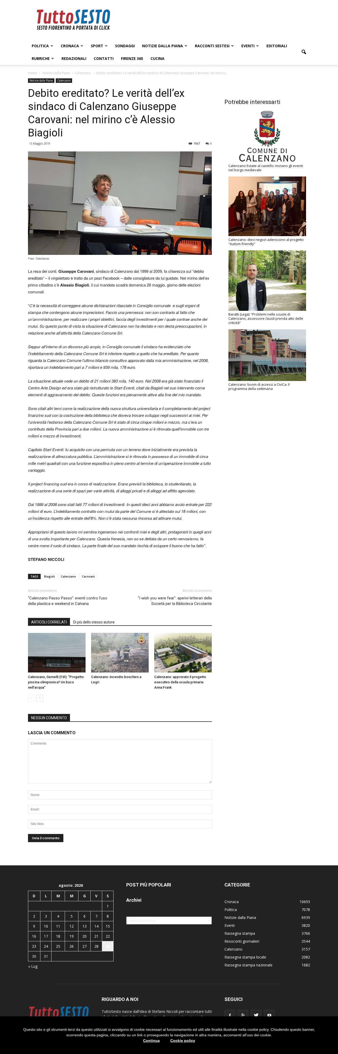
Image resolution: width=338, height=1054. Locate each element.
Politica (40, 45)
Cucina (158, 58)
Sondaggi (125, 45)
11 (58, 926)
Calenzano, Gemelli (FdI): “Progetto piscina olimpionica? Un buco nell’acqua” (56, 682)
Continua (151, 1040)
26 (71, 946)
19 (71, 936)
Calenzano (64, 80)
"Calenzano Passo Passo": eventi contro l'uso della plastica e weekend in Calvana (67, 601)
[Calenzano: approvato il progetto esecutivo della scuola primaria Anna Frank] (183, 653)
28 (96, 946)
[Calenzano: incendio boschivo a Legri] (120, 653)
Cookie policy (182, 1040)
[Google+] (243, 1015)
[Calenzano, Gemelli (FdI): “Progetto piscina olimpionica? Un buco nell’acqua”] (57, 653)
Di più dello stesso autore (94, 622)
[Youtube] (269, 1015)
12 (71, 926)
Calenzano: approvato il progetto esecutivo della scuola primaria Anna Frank (180, 682)
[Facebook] (229, 1015)
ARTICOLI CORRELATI (49, 622)
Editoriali (276, 45)
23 (34, 946)
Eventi (248, 45)
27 (84, 946)
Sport (97, 45)
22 (108, 936)
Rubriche (41, 58)
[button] (303, 52)
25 (58, 946)
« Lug (32, 966)
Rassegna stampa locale (245, 957)
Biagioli (49, 576)
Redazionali (74, 58)
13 (84, 926)
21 (96, 936)
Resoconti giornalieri (241, 941)
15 (108, 926)
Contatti (104, 58)
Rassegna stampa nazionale (248, 964)
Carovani (88, 576)
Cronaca (70, 45)
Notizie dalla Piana (162, 45)
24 (46, 946)
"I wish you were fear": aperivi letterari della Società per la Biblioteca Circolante (175, 601)
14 (96, 926)
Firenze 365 (132, 58)
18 (58, 936)
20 (84, 936)
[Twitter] (256, 1015)
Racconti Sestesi (212, 45)
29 (108, 946)
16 (34, 936)
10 (46, 926)
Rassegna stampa (239, 933)
